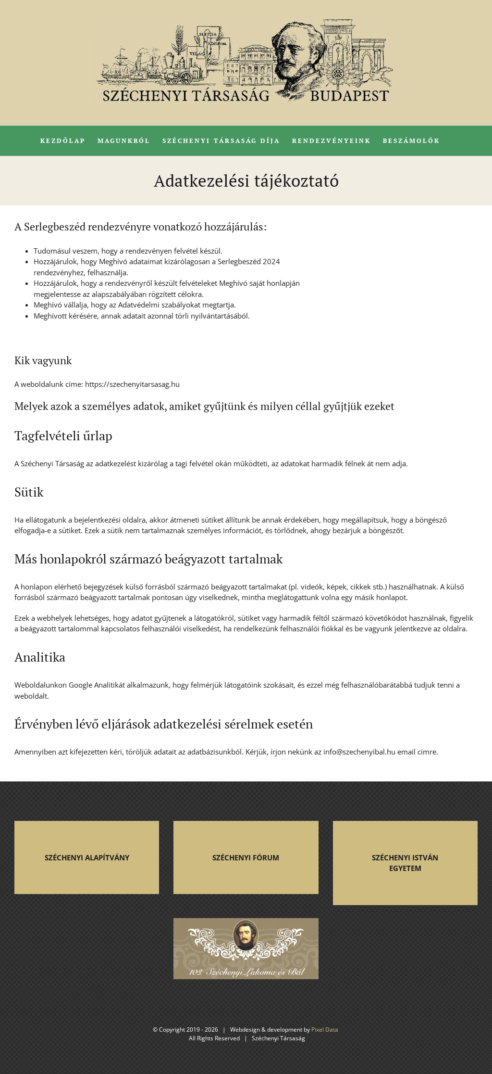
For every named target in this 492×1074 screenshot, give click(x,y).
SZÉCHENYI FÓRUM (245, 857)
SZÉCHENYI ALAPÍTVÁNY (87, 857)
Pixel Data (324, 1029)
